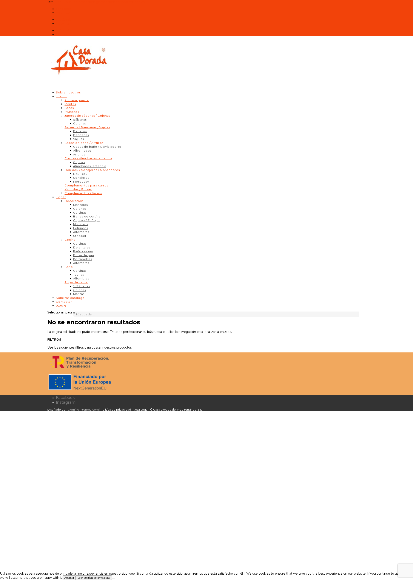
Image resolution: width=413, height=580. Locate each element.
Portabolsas (82, 259)
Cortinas (79, 212)
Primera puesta (77, 100)
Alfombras (81, 232)
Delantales (81, 247)
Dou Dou (80, 173)
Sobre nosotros (68, 92)
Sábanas (80, 119)
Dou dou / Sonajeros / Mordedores (92, 170)
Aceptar (69, 577)
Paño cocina (83, 251)
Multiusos (80, 224)
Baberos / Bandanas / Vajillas (87, 127)
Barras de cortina (87, 216)
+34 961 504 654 (66, 2)
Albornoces (82, 150)
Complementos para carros (86, 185)
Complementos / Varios (83, 193)
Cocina (70, 239)
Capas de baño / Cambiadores (97, 146)
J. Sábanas (81, 286)
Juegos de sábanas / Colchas (87, 115)
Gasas (69, 108)
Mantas (70, 104)
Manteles (80, 204)
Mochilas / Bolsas (78, 189)
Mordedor (81, 181)
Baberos (80, 131)
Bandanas (81, 135)
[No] (113, 578)
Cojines (79, 162)
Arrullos (79, 154)
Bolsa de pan (83, 255)
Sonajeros (81, 177)
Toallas (78, 274)
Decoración (74, 201)
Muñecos (72, 111)
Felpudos (80, 228)
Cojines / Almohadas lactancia (88, 158)
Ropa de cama (76, 282)
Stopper (79, 235)
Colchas (79, 123)
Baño (69, 266)
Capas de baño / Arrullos (84, 142)
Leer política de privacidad (93, 577)
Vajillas (78, 139)
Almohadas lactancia (89, 166)
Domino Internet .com (83, 409)
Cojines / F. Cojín (86, 220)
